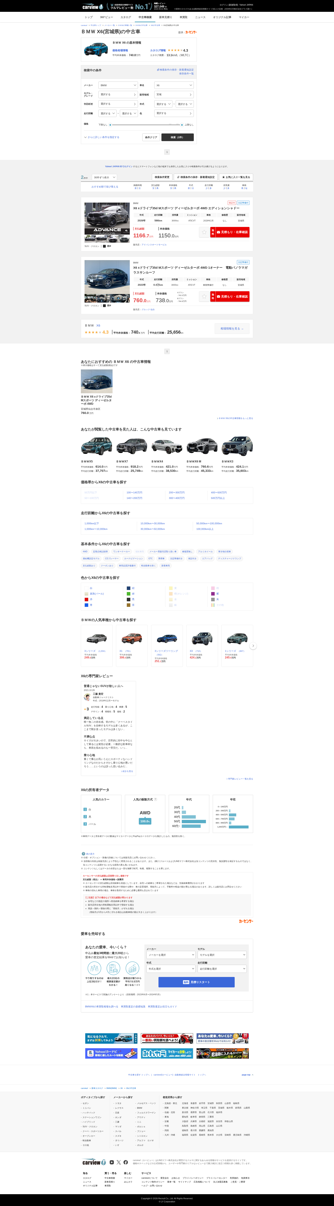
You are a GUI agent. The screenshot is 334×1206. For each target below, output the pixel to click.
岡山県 (202, 1126)
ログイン (224, 5)
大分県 (219, 1135)
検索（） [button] (177, 137)
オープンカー (89, 1136)
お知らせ (176, 1178)
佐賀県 (193, 1135)
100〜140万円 (134, 492)
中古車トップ (96, 25)
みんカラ (128, 1182)
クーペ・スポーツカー (93, 1131)
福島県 (236, 1103)
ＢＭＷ (89, 325)
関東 (167, 1108)
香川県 (193, 1130)
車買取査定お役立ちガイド (162, 1006)
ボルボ (140, 1145)
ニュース (200, 17)
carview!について (149, 1178)
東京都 (185, 1108)
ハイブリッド (89, 1122)
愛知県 (185, 1117)
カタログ (126, 17)
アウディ (141, 1117)
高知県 (211, 1130)
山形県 (228, 1103)
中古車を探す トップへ (139, 1075)
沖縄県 (247, 1135)
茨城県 (221, 1108)
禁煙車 (161, 558)
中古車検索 (145, 17)
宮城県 (211, 1103)
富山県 (202, 1112)
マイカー (244, 17)
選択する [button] (105, 94)
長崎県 (202, 1135)
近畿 (167, 1121)
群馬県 (238, 1108)
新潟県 (185, 1112)
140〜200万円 (134, 498)
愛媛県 (202, 1130)
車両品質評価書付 (127, 565)
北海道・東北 (171, 1103)
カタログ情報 (158, 50)
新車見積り (165, 17)
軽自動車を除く (148, 565)
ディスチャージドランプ (229, 558)
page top (246, 1075)
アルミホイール (205, 551)
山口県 (219, 1126)
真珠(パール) (96, 593)
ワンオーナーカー (121, 551)
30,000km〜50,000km (153, 529)
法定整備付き (176, 558)
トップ (89, 17)
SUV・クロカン (90, 1126)
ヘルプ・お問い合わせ (151, 1185)
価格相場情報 (120, 50)
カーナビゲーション (133, 558)
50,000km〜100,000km (209, 523)
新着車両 (165, 565)
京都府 (202, 1121)
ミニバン (87, 1108)
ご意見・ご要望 (237, 1182)
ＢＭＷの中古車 (141, 25)
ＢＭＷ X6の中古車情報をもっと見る (236, 418)
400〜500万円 (219, 492)
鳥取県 (185, 1126)
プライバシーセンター (216, 1178)
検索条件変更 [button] (162, 177)
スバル (118, 1131)
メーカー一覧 (109, 25)
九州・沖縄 (170, 1135)
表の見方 (90, 854)
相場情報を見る (230, 328)
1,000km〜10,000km (96, 529)
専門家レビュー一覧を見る (240, 779)
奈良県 (219, 1121)
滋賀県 (211, 1121)
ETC (151, 558)
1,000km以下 (92, 523)
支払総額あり (89, 565)
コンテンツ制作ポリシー (152, 1182)
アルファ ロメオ (145, 1140)
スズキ (118, 1136)
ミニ (139, 1122)
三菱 (117, 1122)
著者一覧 (171, 1182)
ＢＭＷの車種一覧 (125, 25)
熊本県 (211, 1135)
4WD (85, 551)
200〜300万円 (177, 492)
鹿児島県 (237, 1135)
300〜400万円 (177, 498)
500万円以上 (218, 498)
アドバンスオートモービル (154, 244)
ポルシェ (141, 1126)
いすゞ (118, 1145)
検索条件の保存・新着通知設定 (177, 69)
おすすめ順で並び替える (105, 186)
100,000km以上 (205, 529)
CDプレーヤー (112, 558)
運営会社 (164, 1178)
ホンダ (118, 1117)
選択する (161, 113)
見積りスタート (200, 982)
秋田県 (219, 1103)
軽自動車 (87, 1140)
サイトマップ (184, 1182)
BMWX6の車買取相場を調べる (101, 1006)
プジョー (141, 1131)
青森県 (193, 1103)
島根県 (193, 1126)
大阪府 (185, 1121)
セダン (86, 1103)
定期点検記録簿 (100, 551)
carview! (84, 25)
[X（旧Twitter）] (119, 1162)
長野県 (193, 1112)
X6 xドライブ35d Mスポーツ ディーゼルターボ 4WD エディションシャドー (186, 208)
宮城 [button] (159, 94)
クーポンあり (107, 565)
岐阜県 (193, 1117)
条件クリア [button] (151, 137)
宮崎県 (228, 1135)
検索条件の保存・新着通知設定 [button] (198, 177)
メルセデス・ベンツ (146, 1103)
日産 (117, 1112)
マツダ (118, 1126)
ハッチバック (89, 1112)
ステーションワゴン (92, 1117)
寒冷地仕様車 (224, 551)
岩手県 (202, 1103)
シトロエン (142, 1136)
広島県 (211, 1126)
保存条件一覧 (186, 73)
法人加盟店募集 (220, 1182)
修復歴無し (187, 551)
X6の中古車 (155, 25)
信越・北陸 (170, 1112)
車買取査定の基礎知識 (133, 1006)
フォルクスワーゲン (146, 1112)
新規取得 (233, 5)
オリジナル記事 (222, 17)
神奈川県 (194, 1108)
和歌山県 (229, 1121)
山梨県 (247, 1108)
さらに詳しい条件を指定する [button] (103, 137)
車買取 (184, 17)
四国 (167, 1130)
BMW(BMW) (111, 1088)
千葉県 (213, 1108)
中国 (167, 1126)
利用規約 (234, 1178)
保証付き (192, 558)
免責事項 (245, 1178)
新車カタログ (97, 1088)
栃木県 (230, 1108)
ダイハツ (119, 1140)
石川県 (211, 1112)
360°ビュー (106, 17)
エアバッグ (207, 558)
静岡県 (202, 1117)
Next (253, 645)
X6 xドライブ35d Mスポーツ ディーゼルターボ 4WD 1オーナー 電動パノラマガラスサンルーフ (190, 270)
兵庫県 (193, 1121)
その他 (86, 1145)
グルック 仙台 (148, 309)
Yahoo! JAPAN (246, 5)
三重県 (211, 1117)
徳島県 (185, 1130)
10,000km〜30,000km (153, 523)
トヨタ (118, 1103)
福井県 (219, 1112)
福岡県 (185, 1135)
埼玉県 (204, 1108)
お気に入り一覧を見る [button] (238, 177)
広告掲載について (202, 1182)
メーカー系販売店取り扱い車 (163, 551)
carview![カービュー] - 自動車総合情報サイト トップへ (180, 1075)
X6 (98, 325)
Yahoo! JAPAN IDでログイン (119, 166)
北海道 (185, 1103)
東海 (167, 1117)
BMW (139, 1108)
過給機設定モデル (91, 558)
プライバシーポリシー (193, 1178)
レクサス (119, 1108)
